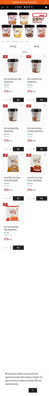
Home (3, 41)
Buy (18, 100)
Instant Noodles (15, 41)
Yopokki (27, 41)
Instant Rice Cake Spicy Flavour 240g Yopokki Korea (35, 180)
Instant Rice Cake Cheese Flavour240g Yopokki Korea (12, 180)
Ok (33, 390)
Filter (11, 46)
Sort (35, 46)
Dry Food (8, 41)
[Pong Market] (25, 7)
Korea (22, 41)
